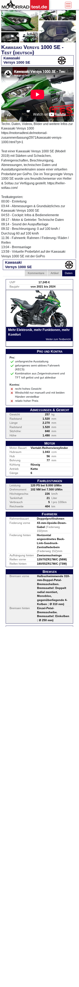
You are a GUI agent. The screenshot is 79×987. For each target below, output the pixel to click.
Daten (69, 273)
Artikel (55, 273)
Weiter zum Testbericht (58, 339)
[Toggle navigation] (68, 5)
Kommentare (36, 273)
